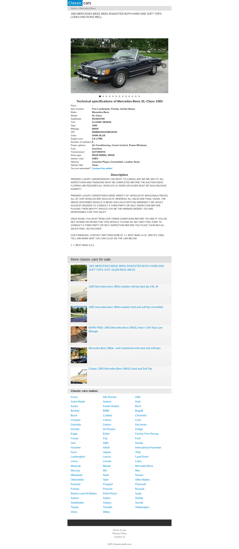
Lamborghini (78, 456)
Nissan (139, 475)
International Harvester (148, 447)
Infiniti (106, 447)
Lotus (138, 461)
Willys (106, 512)
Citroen (107, 420)
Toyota (74, 507)
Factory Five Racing (146, 433)
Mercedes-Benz (144, 466)
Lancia (107, 456)
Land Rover (142, 456)
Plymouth (140, 484)
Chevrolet (140, 415)
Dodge (139, 429)
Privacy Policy (120, 533)
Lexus (74, 461)
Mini (137, 470)
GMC (106, 443)
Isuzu (74, 452)
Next (164, 65)
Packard (75, 484)
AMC (138, 397)
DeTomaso (109, 429)
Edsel (106, 433)
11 (132, 96)
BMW (106, 410)
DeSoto (75, 429)
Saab (138, 493)
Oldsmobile (77, 479)
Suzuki (139, 502)
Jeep (138, 452)
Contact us (119, 536)
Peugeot (108, 484)
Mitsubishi (76, 475)
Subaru (107, 502)
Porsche (108, 489)
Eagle (74, 433)
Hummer (76, 447)
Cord (138, 420)
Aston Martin (78, 401)
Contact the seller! (102, 168)
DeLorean (141, 424)
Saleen (75, 498)
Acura (74, 397)
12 (136, 96)
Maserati (76, 466)
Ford (137, 438)
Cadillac (108, 415)
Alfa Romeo (110, 397)
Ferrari (74, 438)
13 (139, 96)
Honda (139, 443)
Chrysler (75, 420)
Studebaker (77, 502)
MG (105, 470)
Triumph (107, 507)
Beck (138, 406)
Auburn (107, 401)
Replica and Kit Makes (84, 493)
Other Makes (142, 479)
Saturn (107, 498)
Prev (75, 65)
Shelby (139, 498)
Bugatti (139, 410)
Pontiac (75, 489)
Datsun (107, 424)
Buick (74, 415)
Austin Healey (111, 406)
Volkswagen (142, 507)
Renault (139, 489)
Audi (137, 401)
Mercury (75, 470)
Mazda (107, 466)
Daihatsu (76, 424)
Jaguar (107, 452)
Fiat (105, 438)
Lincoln (107, 461)
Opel (105, 479)
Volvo (74, 512)
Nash (106, 475)
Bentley (75, 410)
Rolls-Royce (110, 493)
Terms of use (119, 530)
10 (129, 96)
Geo (73, 443)
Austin (74, 406)
